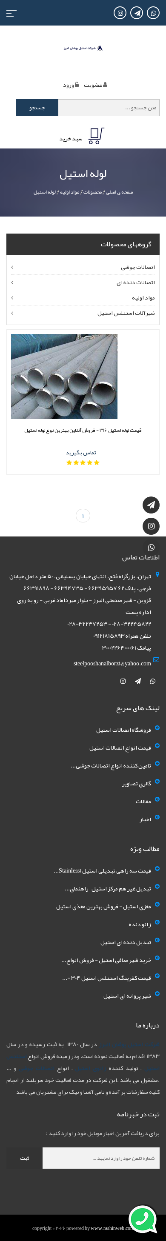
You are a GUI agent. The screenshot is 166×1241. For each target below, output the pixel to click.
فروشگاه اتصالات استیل (123, 730)
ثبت (24, 1158)
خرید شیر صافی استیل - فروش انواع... (106, 960)
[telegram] (138, 681)
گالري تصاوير (136, 783)
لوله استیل (45, 192)
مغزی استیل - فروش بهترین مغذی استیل (103, 906)
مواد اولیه (69, 192)
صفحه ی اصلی (119, 192)
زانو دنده (140, 924)
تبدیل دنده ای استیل (125, 942)
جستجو (37, 107)
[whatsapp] (153, 681)
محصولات (92, 192)
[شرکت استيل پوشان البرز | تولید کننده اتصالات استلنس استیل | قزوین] (83, 50)
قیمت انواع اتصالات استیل (120, 747)
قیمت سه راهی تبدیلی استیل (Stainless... (102, 870)
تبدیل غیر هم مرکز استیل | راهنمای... (108, 888)
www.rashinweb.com (112, 1228)
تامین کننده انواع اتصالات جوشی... (111, 765)
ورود (68, 85)
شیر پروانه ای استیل (127, 995)
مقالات (143, 801)
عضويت (93, 85)
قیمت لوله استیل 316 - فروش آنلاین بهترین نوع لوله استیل (83, 430)
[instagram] (123, 681)
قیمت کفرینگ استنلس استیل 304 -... (106, 978)
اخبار (145, 819)
